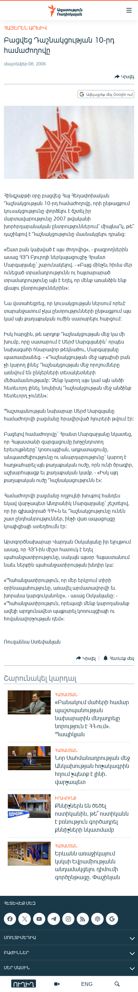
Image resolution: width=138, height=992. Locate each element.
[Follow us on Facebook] (10, 919)
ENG (86, 984)
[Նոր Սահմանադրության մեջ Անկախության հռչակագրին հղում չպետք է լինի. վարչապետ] (29, 758)
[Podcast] (97, 919)
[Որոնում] (117, 984)
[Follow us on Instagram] (68, 919)
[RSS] (83, 919)
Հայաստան (66, 694)
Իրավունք (65, 798)
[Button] (124, 76)
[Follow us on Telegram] (53, 919)
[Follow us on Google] (112, 919)
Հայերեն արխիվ (25, 28)
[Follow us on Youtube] (39, 919)
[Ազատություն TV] (56, 984)
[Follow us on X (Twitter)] (24, 919)
